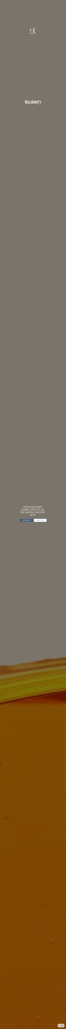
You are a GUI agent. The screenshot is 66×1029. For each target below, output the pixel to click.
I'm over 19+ (26, 520)
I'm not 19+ (40, 520)
